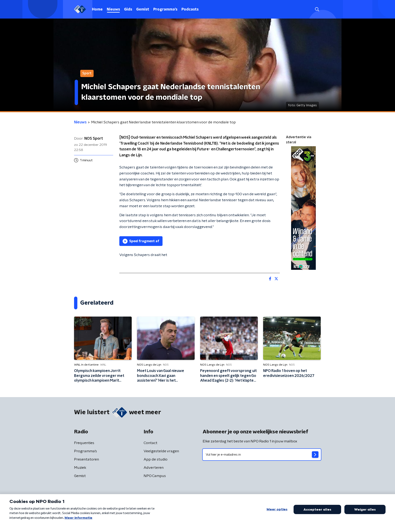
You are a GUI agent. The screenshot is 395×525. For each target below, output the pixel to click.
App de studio (155, 459)
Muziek (80, 468)
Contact (150, 443)
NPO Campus (155, 476)
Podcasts (190, 9)
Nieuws (113, 9)
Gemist (142, 9)
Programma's (165, 9)
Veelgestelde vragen (161, 451)
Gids (128, 9)
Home (97, 9)
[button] (317, 9)
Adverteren (154, 468)
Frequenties (84, 443)
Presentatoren (86, 459)
